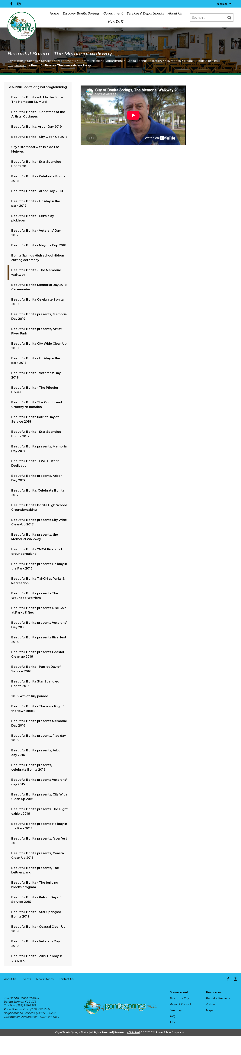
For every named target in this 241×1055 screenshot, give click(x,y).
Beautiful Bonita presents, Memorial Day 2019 (39, 316)
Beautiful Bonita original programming (37, 87)
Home (54, 13)
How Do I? (116, 21)
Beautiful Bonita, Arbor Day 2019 (36, 126)
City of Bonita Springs (23, 61)
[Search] (229, 17)
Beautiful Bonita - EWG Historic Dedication (35, 463)
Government (113, 13)
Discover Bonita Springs (81, 13)
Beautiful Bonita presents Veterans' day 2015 (39, 782)
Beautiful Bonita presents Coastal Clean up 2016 (37, 654)
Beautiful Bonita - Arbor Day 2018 (37, 191)
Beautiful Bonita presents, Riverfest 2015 (39, 841)
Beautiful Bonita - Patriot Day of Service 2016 (36, 669)
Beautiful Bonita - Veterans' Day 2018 (36, 375)
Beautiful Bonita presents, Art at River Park (36, 331)
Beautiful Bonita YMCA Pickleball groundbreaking (36, 551)
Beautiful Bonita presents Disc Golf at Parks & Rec (38, 610)
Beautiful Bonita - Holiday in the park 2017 (35, 203)
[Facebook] (11, 4)
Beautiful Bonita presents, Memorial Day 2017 (39, 449)
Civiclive (133, 1032)
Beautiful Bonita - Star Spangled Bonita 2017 (36, 434)
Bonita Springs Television (144, 61)
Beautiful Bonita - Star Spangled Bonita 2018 (36, 164)
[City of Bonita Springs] (22, 26)
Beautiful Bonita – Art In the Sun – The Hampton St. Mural (37, 99)
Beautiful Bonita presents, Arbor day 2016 (36, 753)
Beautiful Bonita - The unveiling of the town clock (37, 709)
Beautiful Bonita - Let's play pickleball (32, 218)
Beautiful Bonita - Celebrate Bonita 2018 (38, 179)
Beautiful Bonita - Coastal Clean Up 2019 (38, 929)
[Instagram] (19, 4)
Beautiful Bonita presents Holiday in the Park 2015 (39, 826)
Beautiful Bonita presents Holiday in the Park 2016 (39, 566)
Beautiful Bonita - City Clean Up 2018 (39, 137)
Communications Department (101, 61)
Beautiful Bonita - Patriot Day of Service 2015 (36, 899)
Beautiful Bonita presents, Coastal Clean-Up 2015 (38, 855)
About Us (175, 13)
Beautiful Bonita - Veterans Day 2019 (35, 944)
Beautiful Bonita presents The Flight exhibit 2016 (39, 811)
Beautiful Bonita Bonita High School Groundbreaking (39, 507)
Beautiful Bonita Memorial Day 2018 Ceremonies (39, 287)
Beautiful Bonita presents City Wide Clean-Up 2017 (39, 522)
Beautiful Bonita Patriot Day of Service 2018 (35, 419)
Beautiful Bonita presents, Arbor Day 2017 (36, 478)
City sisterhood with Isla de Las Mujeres (35, 149)
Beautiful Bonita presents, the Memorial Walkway (34, 537)
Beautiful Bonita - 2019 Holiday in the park (36, 958)
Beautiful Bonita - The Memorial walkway (36, 272)
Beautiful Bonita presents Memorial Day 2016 (39, 723)
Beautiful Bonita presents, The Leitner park (35, 870)
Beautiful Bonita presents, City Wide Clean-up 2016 (39, 797)
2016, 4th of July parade (29, 696)
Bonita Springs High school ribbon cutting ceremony (37, 258)
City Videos (173, 61)
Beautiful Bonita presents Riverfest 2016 (38, 640)
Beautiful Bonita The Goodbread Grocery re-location (36, 405)
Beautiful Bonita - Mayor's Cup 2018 (38, 245)
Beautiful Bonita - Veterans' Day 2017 (36, 233)
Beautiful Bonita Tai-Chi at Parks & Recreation (38, 581)
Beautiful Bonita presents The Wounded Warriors (34, 596)
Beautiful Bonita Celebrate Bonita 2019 (37, 302)
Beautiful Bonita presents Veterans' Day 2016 (39, 625)
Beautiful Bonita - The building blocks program (34, 885)
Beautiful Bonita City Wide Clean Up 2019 (39, 346)
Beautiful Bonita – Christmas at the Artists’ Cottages (38, 114)
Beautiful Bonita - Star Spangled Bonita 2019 (36, 914)
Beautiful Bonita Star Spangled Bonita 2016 (35, 684)
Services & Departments (145, 13)
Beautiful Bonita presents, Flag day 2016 (38, 738)
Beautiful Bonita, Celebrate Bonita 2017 (37, 493)
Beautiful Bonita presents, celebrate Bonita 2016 (31, 767)
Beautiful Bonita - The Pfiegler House (34, 390)
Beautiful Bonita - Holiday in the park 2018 (35, 361)
